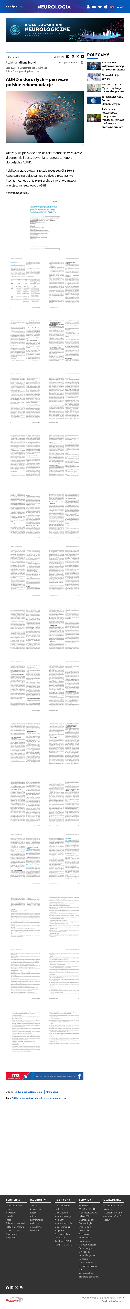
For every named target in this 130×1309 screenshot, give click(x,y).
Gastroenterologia (87, 1244)
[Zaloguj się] (88, 7)
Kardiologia (84, 1241)
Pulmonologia (85, 1248)
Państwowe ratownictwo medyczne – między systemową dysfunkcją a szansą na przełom (113, 118)
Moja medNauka (62, 1205)
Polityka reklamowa (15, 1226)
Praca (8, 1219)
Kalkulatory (60, 1237)
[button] (119, 7)
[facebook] (73, 57)
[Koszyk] (105, 7)
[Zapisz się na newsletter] (94, 7)
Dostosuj (59, 1209)
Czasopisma (35, 1209)
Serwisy (33, 1205)
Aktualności (52, 1091)
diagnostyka (59, 1097)
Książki (33, 1212)
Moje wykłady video (64, 1223)
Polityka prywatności (15, 1223)
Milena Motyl (27, 62)
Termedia (119, 1301)
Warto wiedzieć (86, 1273)
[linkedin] (82, 57)
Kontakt (9, 1216)
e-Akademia (35, 1226)
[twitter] (78, 57)
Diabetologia (85, 1226)
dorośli (38, 1097)
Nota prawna (12, 1234)
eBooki (33, 1216)
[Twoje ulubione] (100, 7)
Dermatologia (85, 1223)
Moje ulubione (61, 1212)
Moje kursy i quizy (63, 1226)
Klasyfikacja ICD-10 (63, 1244)
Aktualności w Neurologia (28, 1091)
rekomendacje (26, 1097)
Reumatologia (85, 1237)
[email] (67, 57)
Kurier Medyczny (87, 1255)
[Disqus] (45, 1144)
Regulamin (11, 1237)
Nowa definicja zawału (110, 76)
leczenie (48, 1097)
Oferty (9, 1209)
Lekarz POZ (84, 1216)
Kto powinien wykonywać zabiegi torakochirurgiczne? (113, 66)
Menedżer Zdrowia (88, 1212)
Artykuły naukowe (63, 1234)
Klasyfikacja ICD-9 (63, 1241)
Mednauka (35, 1230)
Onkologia (84, 1230)
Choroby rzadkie (86, 1219)
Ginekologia (84, 1251)
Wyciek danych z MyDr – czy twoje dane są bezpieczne (113, 88)
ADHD (15, 1097)
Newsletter (11, 1212)
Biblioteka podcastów (89, 1276)
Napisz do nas (12, 1230)
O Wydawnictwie (14, 1205)
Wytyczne (59, 1230)
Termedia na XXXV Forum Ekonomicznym (112, 100)
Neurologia (84, 1234)
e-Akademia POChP (112, 1212)
